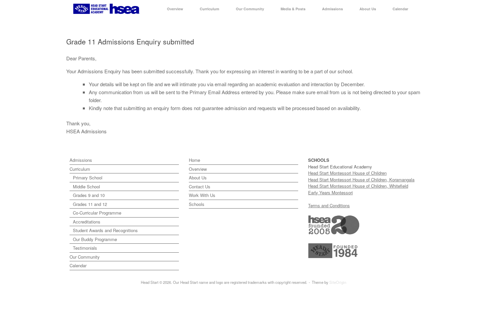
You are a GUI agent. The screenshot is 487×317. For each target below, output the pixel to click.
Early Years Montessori (330, 192)
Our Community (250, 8)
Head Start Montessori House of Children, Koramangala (361, 179)
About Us (367, 8)
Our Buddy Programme (95, 239)
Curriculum (209, 8)
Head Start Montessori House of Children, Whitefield (358, 186)
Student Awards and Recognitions (105, 230)
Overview (175, 8)
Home (194, 160)
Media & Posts (293, 8)
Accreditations (86, 222)
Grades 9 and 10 (89, 195)
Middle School (86, 186)
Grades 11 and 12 (90, 204)
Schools (196, 204)
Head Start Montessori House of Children (347, 173)
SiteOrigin (337, 282)
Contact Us (199, 186)
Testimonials (85, 248)
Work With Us (202, 195)
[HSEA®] (106, 8)
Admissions (332, 8)
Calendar (400, 8)
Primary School (87, 177)
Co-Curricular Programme (97, 213)
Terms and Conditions (329, 205)
